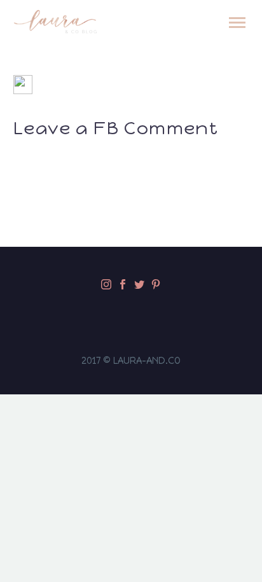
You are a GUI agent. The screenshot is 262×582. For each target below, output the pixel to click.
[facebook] (123, 284)
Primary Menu (237, 22)
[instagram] (106, 284)
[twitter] (139, 284)
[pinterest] (156, 284)
